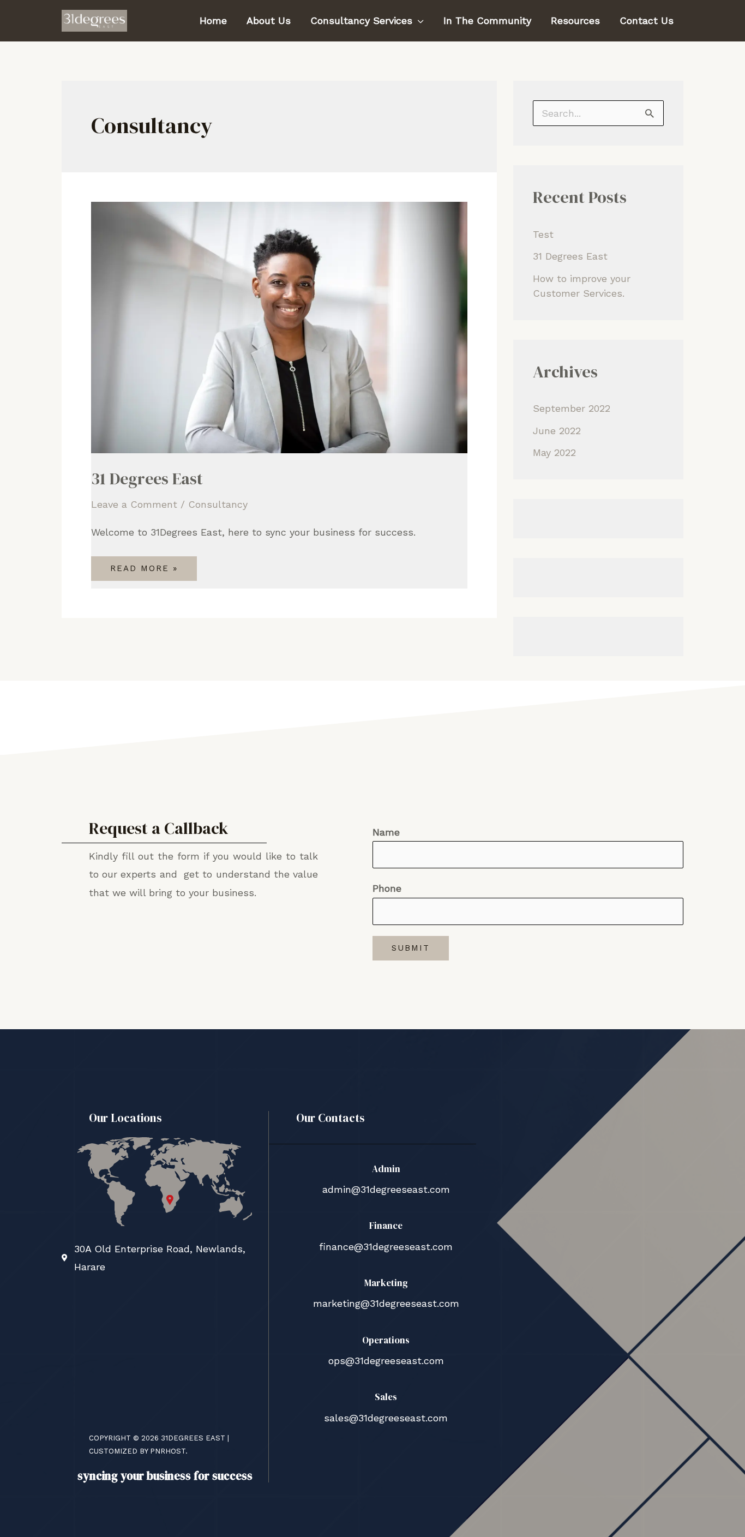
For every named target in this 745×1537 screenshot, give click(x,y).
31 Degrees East (147, 478)
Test (543, 234)
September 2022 (571, 408)
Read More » (144, 564)
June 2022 (557, 430)
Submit (411, 948)
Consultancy (218, 504)
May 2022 (554, 452)
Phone (386, 888)
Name (386, 832)
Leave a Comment (134, 504)
